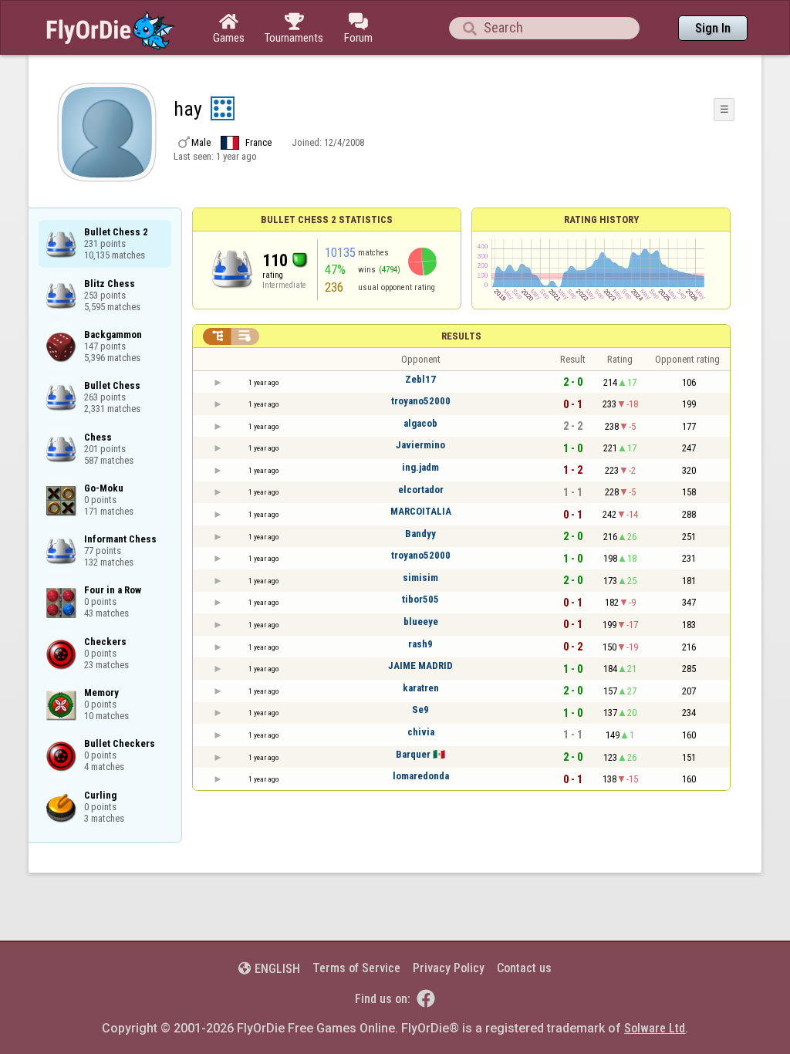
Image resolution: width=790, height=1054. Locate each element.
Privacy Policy (448, 968)
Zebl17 (420, 379)
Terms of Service (356, 968)
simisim (420, 577)
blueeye (420, 621)
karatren (421, 688)
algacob (420, 423)
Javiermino (420, 445)
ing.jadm (420, 467)
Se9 (420, 709)
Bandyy (420, 533)
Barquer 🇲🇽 (420, 754)
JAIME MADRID (420, 665)
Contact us (524, 968)
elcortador (421, 489)
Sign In (713, 28)
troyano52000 (421, 401)
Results (461, 336)
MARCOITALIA (420, 511)
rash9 (420, 644)
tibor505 (420, 599)
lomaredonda (421, 776)
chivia (420, 732)
